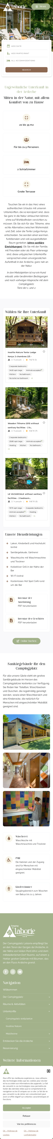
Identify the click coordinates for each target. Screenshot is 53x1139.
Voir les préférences (26, 1124)
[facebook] (6, 972)
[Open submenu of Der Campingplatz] (48, 998)
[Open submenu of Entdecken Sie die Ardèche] (48, 1042)
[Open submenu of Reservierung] (48, 1049)
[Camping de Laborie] (14, 3)
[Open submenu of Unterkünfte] (48, 1012)
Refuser (26, 1116)
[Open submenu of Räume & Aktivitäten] (48, 1005)
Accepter (26, 1108)
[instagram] (13, 972)
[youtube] (20, 972)
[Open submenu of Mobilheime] (49, 1033)
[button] (48, 1071)
